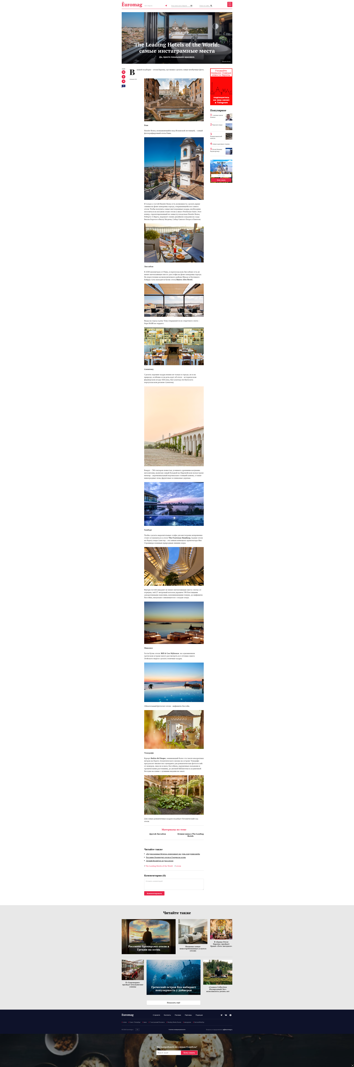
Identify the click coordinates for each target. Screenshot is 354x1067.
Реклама (178, 1015)
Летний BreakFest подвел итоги (159, 860)
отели (178, 866)
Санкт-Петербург (134, 1022)
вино (144, 1022)
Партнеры (188, 1015)
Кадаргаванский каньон (216, 137)
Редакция (199, 1015)
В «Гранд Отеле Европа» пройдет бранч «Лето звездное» (221, 944)
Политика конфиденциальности (177, 1029)
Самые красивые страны (221, 144)
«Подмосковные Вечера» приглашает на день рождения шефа (173, 854)
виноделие (187, 1022)
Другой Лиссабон (157, 834)
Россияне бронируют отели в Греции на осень (166, 857)
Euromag (132, 4)
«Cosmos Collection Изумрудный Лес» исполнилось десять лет (217, 989)
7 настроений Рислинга (157, 1022)
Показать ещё (173, 1002)
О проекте (156, 1015)
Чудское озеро (217, 125)
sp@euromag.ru (227, 1029)
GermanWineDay (198, 1022)
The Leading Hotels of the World (158, 866)
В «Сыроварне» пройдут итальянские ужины (132, 984)
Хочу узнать (221, 180)
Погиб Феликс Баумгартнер (216, 150)
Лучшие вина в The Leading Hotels (190, 835)
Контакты (167, 1015)
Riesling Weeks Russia (173, 1022)
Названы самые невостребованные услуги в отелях (193, 948)
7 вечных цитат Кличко (216, 116)
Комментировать (154, 893)
